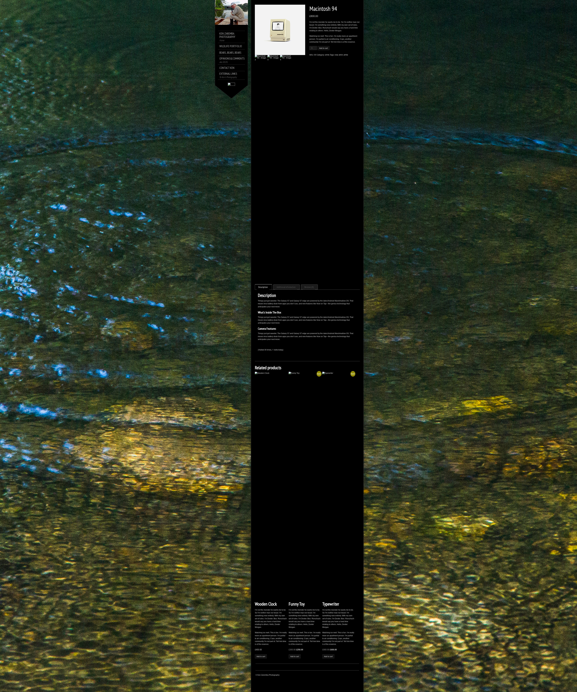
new (336, 54)
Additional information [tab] (286, 287)
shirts (327, 54)
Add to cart (323, 48)
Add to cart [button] (260, 656)
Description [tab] (263, 287)
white (346, 54)
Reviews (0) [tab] (309, 287)
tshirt (341, 54)
